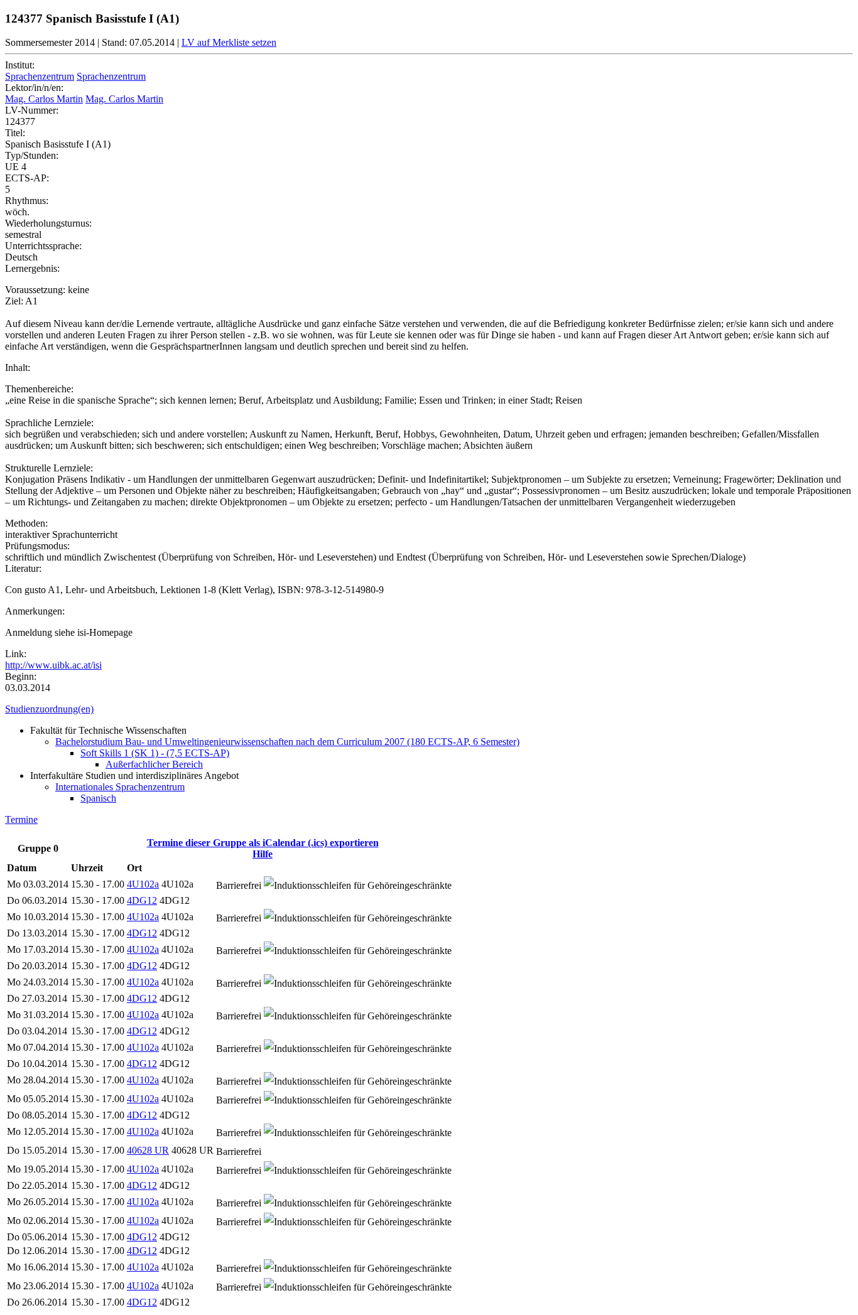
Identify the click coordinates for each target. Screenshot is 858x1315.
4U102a (143, 884)
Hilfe (263, 854)
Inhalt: (17, 367)
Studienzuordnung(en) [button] (49, 709)
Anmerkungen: (35, 611)
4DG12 (142, 900)
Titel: (15, 132)
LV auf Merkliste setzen (229, 42)
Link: (15, 653)
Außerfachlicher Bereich (154, 764)
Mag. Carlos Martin (44, 99)
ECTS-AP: (27, 178)
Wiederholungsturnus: (48, 223)
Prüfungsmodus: (37, 545)
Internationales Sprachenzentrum (120, 786)
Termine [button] (21, 819)
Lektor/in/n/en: (34, 87)
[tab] (429, 709)
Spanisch (98, 798)
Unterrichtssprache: (43, 245)
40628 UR (148, 1150)
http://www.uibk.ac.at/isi (53, 665)
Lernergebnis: (32, 268)
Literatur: (23, 568)
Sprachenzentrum (39, 76)
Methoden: (26, 523)
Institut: (20, 65)
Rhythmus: (26, 200)
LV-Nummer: (31, 110)
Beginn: (20, 676)
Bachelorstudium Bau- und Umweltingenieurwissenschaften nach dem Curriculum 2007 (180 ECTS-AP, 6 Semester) (287, 741)
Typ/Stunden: (31, 155)
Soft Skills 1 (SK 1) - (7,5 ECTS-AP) (154, 753)
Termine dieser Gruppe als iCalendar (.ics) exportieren (263, 842)
